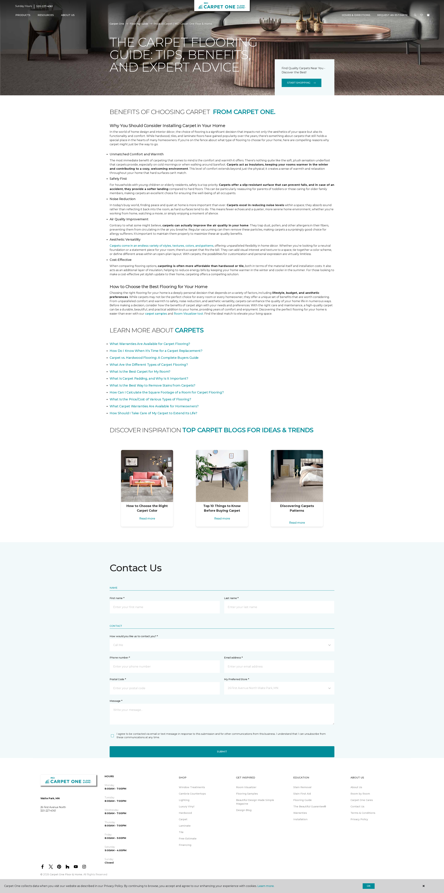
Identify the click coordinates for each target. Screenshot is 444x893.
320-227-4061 (44, 6)
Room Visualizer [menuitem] (246, 787)
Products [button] (22, 15)
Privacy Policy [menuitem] (359, 819)
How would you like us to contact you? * (134, 636)
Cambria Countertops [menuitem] (192, 793)
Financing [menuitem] (185, 845)
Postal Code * (118, 679)
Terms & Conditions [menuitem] (363, 812)
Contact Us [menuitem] (357, 806)
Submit (222, 751)
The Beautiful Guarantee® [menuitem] (309, 806)
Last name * (231, 598)
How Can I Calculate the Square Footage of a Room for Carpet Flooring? (167, 392)
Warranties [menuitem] (300, 812)
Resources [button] (46, 15)
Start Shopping (298, 82)
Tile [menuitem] (181, 832)
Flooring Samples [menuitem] (247, 793)
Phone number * (120, 657)
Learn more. (265, 886)
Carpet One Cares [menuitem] (362, 800)
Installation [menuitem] (300, 819)
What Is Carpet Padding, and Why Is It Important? (149, 378)
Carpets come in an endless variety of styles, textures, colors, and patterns (162, 245)
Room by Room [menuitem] (360, 793)
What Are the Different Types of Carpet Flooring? (149, 365)
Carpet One (117, 23)
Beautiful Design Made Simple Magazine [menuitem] (255, 802)
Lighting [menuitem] (184, 800)
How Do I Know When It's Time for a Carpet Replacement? (156, 351)
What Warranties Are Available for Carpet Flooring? (150, 344)
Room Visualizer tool (188, 313)
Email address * (233, 657)
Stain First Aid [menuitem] (302, 793)
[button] (415, 15)
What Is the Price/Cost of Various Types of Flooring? (150, 399)
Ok (368, 885)
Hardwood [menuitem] (185, 812)
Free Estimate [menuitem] (188, 838)
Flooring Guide (139, 23)
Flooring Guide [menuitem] (302, 800)
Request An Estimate (392, 15)
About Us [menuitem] (356, 787)
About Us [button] (68, 15)
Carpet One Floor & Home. (66, 874)
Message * (116, 701)
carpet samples (156, 313)
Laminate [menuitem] (185, 825)
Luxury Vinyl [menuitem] (186, 806)
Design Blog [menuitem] (243, 810)
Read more (147, 518)
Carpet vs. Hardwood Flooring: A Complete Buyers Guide (154, 358)
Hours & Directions (356, 15)
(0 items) (428, 15)
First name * (117, 598)
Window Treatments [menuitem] (192, 787)
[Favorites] (421, 15)
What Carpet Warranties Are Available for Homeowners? (154, 406)
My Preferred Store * (236, 679)
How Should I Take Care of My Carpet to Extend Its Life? (153, 413)
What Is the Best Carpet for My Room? (140, 372)
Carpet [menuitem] (183, 819)
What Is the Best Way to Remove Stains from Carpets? (152, 385)
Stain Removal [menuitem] (302, 787)
